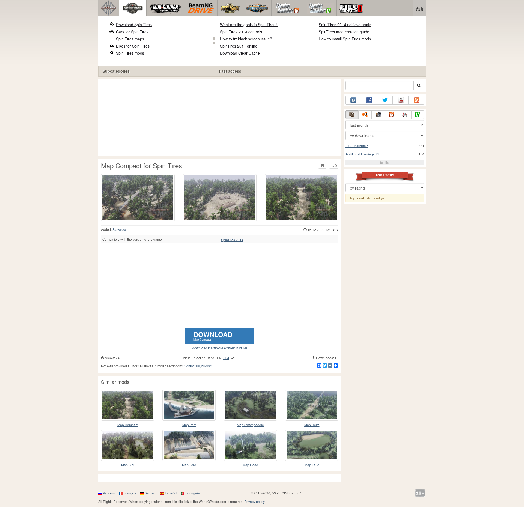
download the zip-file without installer (219, 348)
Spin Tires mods (130, 53)
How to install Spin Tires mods (345, 39)
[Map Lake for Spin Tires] (311, 445)
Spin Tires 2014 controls (241, 31)
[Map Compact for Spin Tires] (138, 197)
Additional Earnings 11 (362, 154)
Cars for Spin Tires (132, 31)
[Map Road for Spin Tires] (250, 445)
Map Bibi (127, 464)
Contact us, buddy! (198, 366)
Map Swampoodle (250, 424)
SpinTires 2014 (232, 239)
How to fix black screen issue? (246, 39)
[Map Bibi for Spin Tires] (127, 445)
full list (384, 162)
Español (171, 493)
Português (193, 493)
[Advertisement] (219, 117)
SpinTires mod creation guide (344, 31)
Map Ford (189, 464)
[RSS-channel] (416, 100)
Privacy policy (254, 501)
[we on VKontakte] (353, 100)
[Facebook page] (369, 100)
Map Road (250, 464)
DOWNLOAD (212, 335)
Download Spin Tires (134, 24)
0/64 (226, 357)
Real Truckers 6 (356, 145)
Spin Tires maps (130, 39)
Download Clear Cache (240, 53)
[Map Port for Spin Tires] (189, 405)
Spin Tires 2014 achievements (345, 24)
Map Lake (312, 464)
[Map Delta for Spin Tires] (311, 405)
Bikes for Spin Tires (133, 46)
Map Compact (127, 424)
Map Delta (312, 424)
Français (129, 493)
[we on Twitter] (385, 100)
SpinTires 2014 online (238, 46)
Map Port (189, 424)
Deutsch (150, 493)
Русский (109, 493)
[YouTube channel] (401, 100)
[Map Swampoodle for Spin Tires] (250, 405)
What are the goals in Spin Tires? (249, 24)
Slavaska (119, 229)
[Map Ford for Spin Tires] (189, 445)
